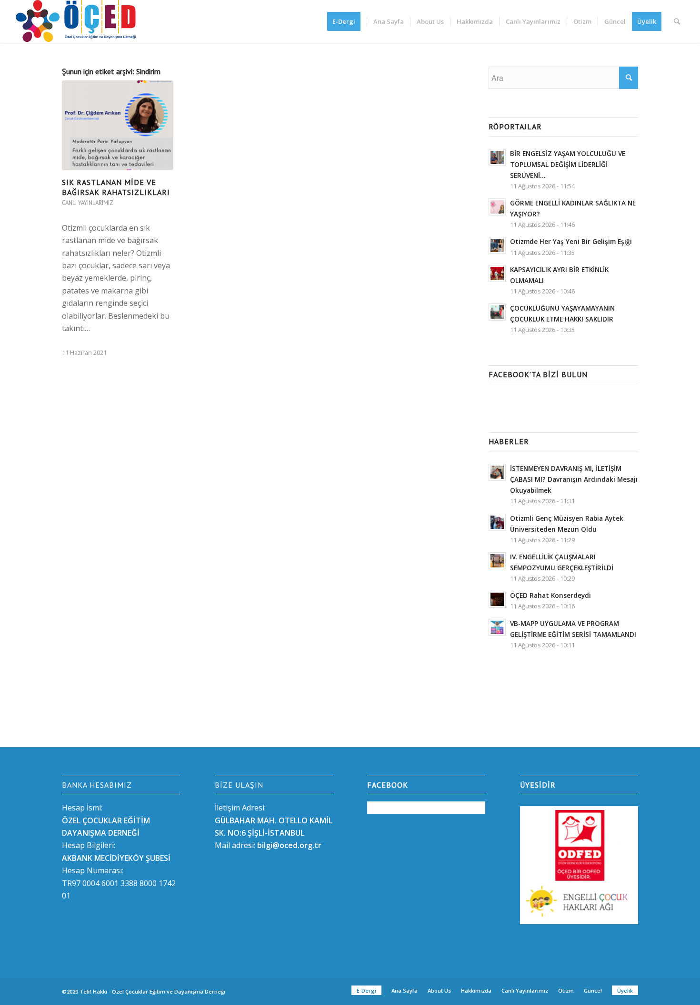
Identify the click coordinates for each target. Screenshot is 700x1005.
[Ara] (677, 21)
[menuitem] (347, 21)
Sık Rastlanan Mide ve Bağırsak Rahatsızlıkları (116, 187)
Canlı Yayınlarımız (87, 203)
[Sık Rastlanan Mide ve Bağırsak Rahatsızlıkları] (117, 125)
